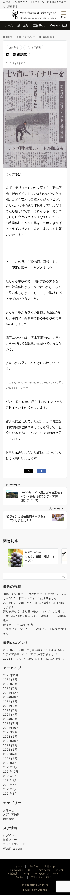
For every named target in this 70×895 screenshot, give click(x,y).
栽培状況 (8, 818)
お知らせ (13, 47)
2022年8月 (10, 745)
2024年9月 (10, 701)
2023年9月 (10, 732)
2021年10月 (10, 771)
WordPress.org (12, 848)
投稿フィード (11, 839)
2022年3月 (10, 758)
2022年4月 (10, 754)
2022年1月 (10, 762)
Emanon (42, 889)
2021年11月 (10, 767)
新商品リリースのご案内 (18, 624)
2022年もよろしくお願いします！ (24, 658)
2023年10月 (11, 727)
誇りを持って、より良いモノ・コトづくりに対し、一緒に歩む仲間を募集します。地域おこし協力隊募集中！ (34, 616)
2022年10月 (11, 741)
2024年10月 (11, 697)
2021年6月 (10, 789)
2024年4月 (10, 714)
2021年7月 (10, 784)
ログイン (8, 835)
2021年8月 (10, 780)
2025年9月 (10, 679)
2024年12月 (11, 692)
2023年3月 (10, 736)
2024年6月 (10, 705)
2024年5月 (10, 710)
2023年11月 (10, 723)
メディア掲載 (34, 47)
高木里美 (55, 658)
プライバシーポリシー (42, 877)
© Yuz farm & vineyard (35, 884)
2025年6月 (10, 683)
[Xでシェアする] (28, 471)
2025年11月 (10, 675)
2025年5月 (10, 688)
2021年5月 (10, 793)
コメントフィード (14, 844)
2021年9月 (10, 776)
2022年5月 (10, 749)
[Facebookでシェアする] (41, 471)
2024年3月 (10, 719)
